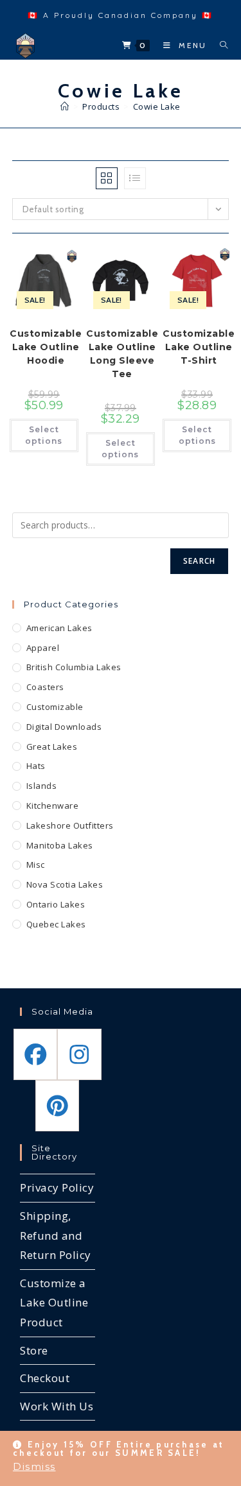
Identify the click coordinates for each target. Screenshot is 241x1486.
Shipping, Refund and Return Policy (55, 1235)
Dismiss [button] (34, 1466)
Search (199, 560)
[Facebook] (35, 1054)
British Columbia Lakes (73, 667)
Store (34, 1350)
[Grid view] (107, 178)
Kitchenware (52, 805)
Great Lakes (52, 746)
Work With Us (56, 1406)
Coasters (45, 687)
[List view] (135, 178)
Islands (41, 785)
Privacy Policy (57, 1187)
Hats (36, 766)
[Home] (64, 106)
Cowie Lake (157, 106)
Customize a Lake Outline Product (54, 1303)
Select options (43, 435)
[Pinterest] (57, 1105)
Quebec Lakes (56, 924)
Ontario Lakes (55, 904)
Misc (35, 864)
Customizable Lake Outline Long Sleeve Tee (122, 354)
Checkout (44, 1378)
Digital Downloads (64, 726)
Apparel (43, 648)
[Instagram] (79, 1054)
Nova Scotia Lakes (64, 884)
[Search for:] (219, 45)
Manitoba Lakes (59, 845)
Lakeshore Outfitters (70, 825)
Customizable (55, 707)
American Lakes (59, 628)
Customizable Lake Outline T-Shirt (199, 347)
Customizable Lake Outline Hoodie (46, 347)
